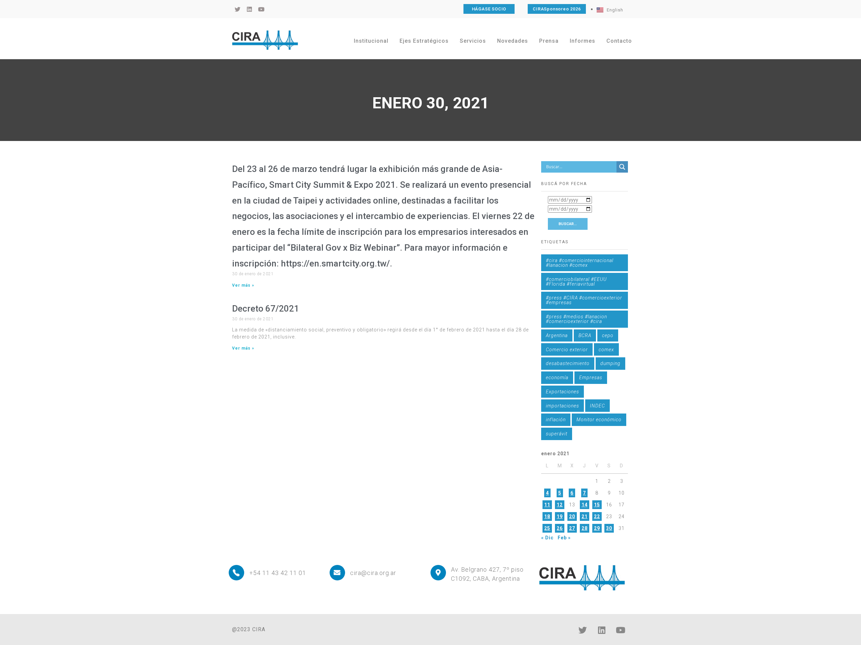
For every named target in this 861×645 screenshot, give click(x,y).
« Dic (547, 537)
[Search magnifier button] (622, 167)
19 (560, 516)
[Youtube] (620, 629)
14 (585, 504)
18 (547, 516)
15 (597, 504)
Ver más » (243, 285)
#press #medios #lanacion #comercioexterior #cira (576, 319)
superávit (556, 433)
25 (547, 528)
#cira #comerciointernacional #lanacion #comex (579, 263)
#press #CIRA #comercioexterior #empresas (584, 300)
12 (560, 504)
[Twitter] (582, 629)
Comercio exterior (567, 349)
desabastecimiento (568, 363)
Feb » (564, 537)
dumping (610, 363)
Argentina (557, 335)
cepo (607, 335)
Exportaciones (562, 391)
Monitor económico (599, 419)
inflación (556, 419)
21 (585, 516)
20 (572, 516)
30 (609, 528)
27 (572, 528)
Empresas (590, 377)
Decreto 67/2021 (265, 308)
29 (597, 528)
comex (606, 349)
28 (585, 528)
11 (547, 504)
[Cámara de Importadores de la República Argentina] (265, 40)
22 (597, 516)
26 (560, 528)
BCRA (584, 335)
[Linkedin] (601, 629)
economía (557, 377)
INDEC (597, 405)
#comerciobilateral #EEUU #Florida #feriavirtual (576, 282)
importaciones (562, 405)
